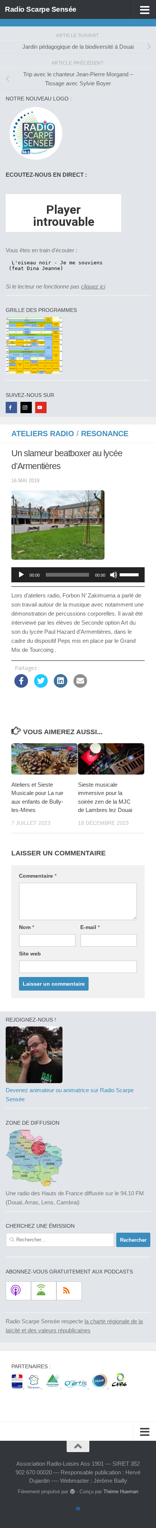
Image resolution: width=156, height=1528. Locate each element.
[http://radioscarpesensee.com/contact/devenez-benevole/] (34, 1081)
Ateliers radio (42, 433)
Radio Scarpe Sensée (40, 9)
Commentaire (37, 876)
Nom (26, 927)
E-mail (90, 927)
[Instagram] (26, 407)
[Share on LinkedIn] (60, 685)
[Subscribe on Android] (43, 1290)
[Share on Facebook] (21, 685)
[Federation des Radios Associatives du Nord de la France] (100, 1386)
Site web (30, 954)
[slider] (130, 574)
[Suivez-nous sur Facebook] (78, 1509)
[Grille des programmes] (34, 371)
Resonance (104, 433)
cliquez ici (93, 286)
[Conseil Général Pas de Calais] (53, 1386)
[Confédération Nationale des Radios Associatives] (119, 1386)
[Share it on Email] (80, 685)
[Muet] (113, 575)
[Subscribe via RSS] (69, 1290)
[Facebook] (11, 407)
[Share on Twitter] (41, 685)
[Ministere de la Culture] (17, 1386)
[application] (78, 574)
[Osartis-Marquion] (77, 1386)
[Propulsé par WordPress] (72, 1491)
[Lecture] (21, 575)
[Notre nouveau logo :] (34, 160)
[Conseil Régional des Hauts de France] (34, 1386)
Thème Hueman (120, 1491)
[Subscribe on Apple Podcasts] (18, 1290)
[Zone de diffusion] (34, 1184)
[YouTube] (41, 407)
